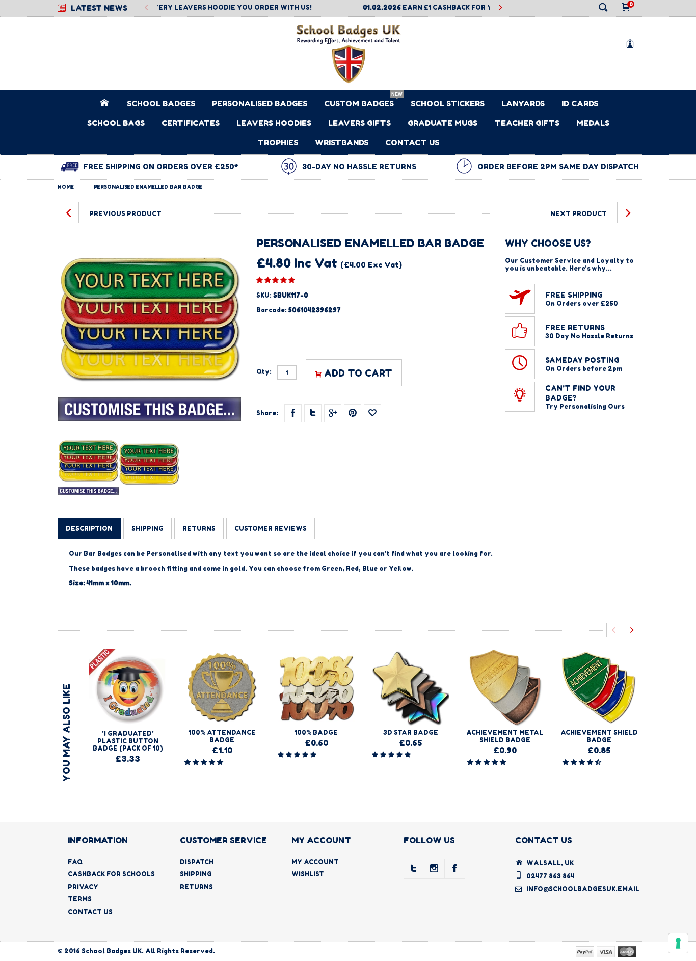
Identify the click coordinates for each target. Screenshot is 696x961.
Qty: (264, 372)
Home (66, 186)
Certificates (191, 123)
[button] (275, 280)
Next (500, 8)
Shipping (196, 874)
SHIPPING (147, 528)
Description (89, 528)
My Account (315, 862)
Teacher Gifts (526, 123)
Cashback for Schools (111, 874)
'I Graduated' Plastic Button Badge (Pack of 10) (128, 741)
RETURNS (199, 528)
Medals (592, 123)
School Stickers (448, 104)
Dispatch (196, 862)
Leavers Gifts (359, 123)
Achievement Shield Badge (599, 736)
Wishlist (307, 874)
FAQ (75, 862)
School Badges (161, 104)
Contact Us (412, 142)
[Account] (632, 43)
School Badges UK (112, 951)
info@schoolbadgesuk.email (582, 889)
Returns (196, 887)
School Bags (116, 123)
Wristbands (341, 142)
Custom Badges (359, 104)
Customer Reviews (270, 528)
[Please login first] (372, 413)
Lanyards (523, 104)
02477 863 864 (550, 876)
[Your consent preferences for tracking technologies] (678, 943)
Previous (146, 8)
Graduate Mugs (442, 123)
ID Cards (579, 104)
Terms (80, 899)
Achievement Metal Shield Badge (504, 736)
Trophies (277, 142)
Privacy (83, 887)
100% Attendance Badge (222, 736)
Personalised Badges (259, 104)
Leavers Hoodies (273, 123)
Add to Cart (358, 373)
